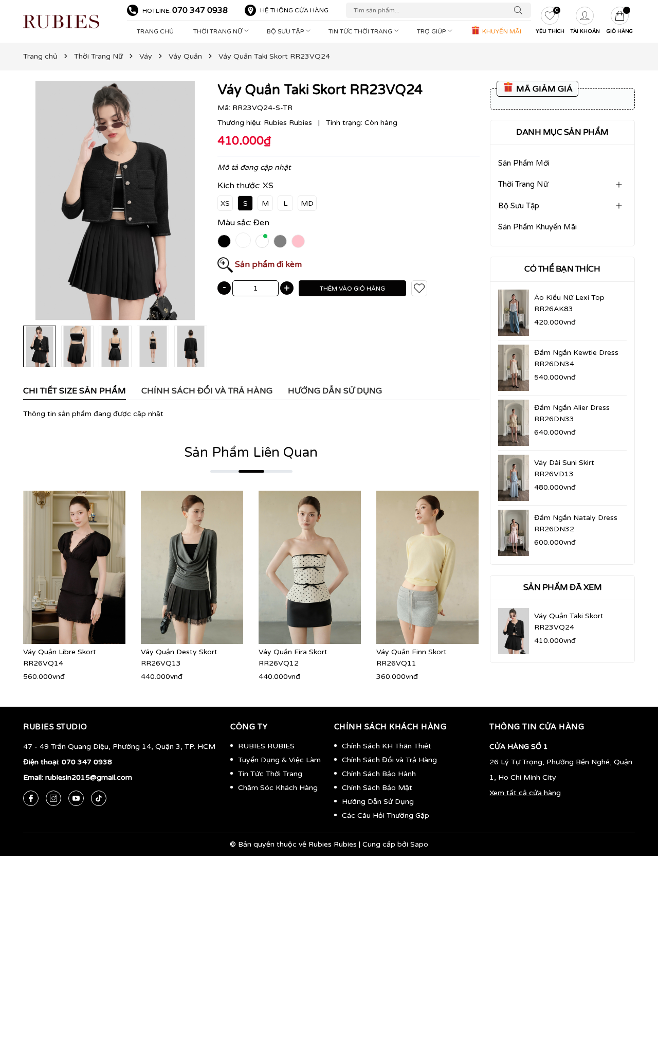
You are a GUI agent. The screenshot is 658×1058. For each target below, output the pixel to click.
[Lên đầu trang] (635, 1001)
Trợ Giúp (432, 31)
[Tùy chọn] (59, 567)
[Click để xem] (115, 200)
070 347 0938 (200, 10)
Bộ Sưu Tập (286, 31)
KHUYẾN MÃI (501, 31)
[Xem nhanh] (74, 567)
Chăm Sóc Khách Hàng (278, 787)
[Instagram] (53, 798)
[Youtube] (76, 798)
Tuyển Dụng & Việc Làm (279, 760)
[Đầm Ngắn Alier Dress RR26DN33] (513, 423)
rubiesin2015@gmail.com (88, 777)
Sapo (419, 844)
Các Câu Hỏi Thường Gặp (385, 815)
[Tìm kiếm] (520, 10)
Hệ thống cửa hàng (294, 10)
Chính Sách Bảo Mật (377, 787)
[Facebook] (31, 798)
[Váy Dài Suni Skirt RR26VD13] (513, 478)
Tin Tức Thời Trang (361, 31)
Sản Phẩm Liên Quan (251, 452)
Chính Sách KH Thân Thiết (386, 746)
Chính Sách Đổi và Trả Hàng (389, 760)
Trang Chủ (155, 31)
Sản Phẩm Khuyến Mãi (537, 227)
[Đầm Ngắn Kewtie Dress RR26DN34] (513, 368)
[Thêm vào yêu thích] (419, 288)
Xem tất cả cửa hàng (525, 792)
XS (225, 203)
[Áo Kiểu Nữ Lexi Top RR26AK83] (513, 313)
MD (307, 203)
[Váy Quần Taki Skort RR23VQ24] (513, 631)
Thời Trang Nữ (218, 31)
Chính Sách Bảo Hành (379, 773)
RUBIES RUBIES (266, 746)
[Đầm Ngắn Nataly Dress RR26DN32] (513, 533)
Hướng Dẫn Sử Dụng (378, 801)
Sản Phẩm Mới (524, 163)
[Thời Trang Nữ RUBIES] (70, 21)
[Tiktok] (98, 798)
